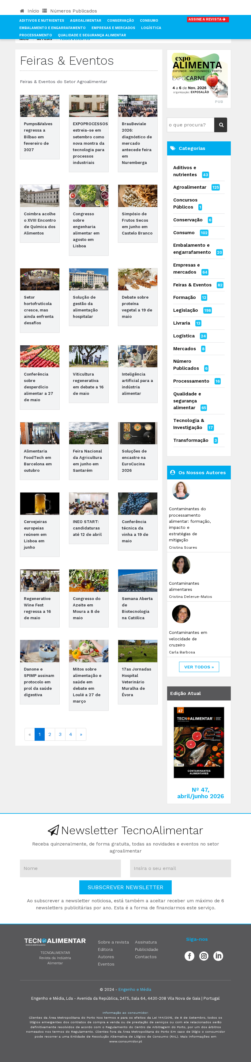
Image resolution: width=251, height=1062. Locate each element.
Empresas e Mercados (113, 28)
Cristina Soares (183, 547)
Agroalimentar (85, 21)
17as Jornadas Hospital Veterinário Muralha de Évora (136, 682)
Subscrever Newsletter (125, 887)
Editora (105, 949)
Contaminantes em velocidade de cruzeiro (188, 638)
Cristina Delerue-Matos (190, 597)
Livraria (181, 323)
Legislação (185, 310)
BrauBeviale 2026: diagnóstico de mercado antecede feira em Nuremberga (137, 143)
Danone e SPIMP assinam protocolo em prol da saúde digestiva (39, 682)
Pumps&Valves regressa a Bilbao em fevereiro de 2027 (38, 137)
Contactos (146, 956)
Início (32, 11)
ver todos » (199, 666)
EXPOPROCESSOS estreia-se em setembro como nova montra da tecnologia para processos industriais (90, 143)
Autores (106, 956)
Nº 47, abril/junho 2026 (200, 793)
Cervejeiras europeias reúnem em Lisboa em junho (35, 534)
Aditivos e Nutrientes (41, 21)
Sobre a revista (113, 942)
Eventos (106, 964)
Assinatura (146, 942)
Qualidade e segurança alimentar (187, 401)
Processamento (35, 35)
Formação (184, 297)
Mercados (184, 348)
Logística (151, 28)
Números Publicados (73, 11)
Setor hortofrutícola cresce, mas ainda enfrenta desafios (39, 310)
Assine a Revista (206, 19)
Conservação (120, 21)
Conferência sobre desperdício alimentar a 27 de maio (38, 387)
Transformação (190, 440)
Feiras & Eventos (192, 285)
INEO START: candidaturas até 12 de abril (87, 528)
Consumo (149, 21)
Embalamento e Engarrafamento (52, 28)
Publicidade (146, 949)
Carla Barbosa (182, 652)
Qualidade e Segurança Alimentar (92, 35)
